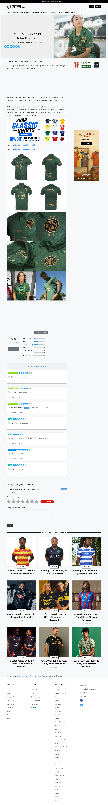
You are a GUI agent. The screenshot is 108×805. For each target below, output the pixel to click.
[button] (36, 707)
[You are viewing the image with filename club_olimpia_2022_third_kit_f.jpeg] (51, 226)
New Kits (22, 566)
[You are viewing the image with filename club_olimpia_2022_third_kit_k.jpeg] (51, 285)
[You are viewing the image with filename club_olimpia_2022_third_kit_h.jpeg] (51, 256)
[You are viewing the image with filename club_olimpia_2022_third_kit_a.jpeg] (21, 167)
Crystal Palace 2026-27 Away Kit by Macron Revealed (22, 664)
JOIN (92, 6)
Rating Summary (13, 497)
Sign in (98, 6)
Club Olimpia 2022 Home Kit (24, 145)
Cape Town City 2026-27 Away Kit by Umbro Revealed (86, 664)
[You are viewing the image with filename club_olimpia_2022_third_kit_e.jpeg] (21, 226)
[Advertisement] (37, 83)
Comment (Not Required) (16, 507)
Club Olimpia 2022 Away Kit (24, 149)
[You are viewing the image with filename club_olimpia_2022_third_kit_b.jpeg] (51, 167)
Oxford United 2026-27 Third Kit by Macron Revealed (54, 617)
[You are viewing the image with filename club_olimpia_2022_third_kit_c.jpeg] (21, 197)
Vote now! (14, 349)
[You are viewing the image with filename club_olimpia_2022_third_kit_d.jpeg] (51, 197)
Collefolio (59, 1)
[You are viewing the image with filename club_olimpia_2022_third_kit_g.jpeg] (21, 256)
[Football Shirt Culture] (17, 6)
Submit (10, 525)
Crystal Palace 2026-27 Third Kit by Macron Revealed (86, 617)
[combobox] (100, 12)
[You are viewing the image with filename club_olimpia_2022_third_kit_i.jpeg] (21, 285)
